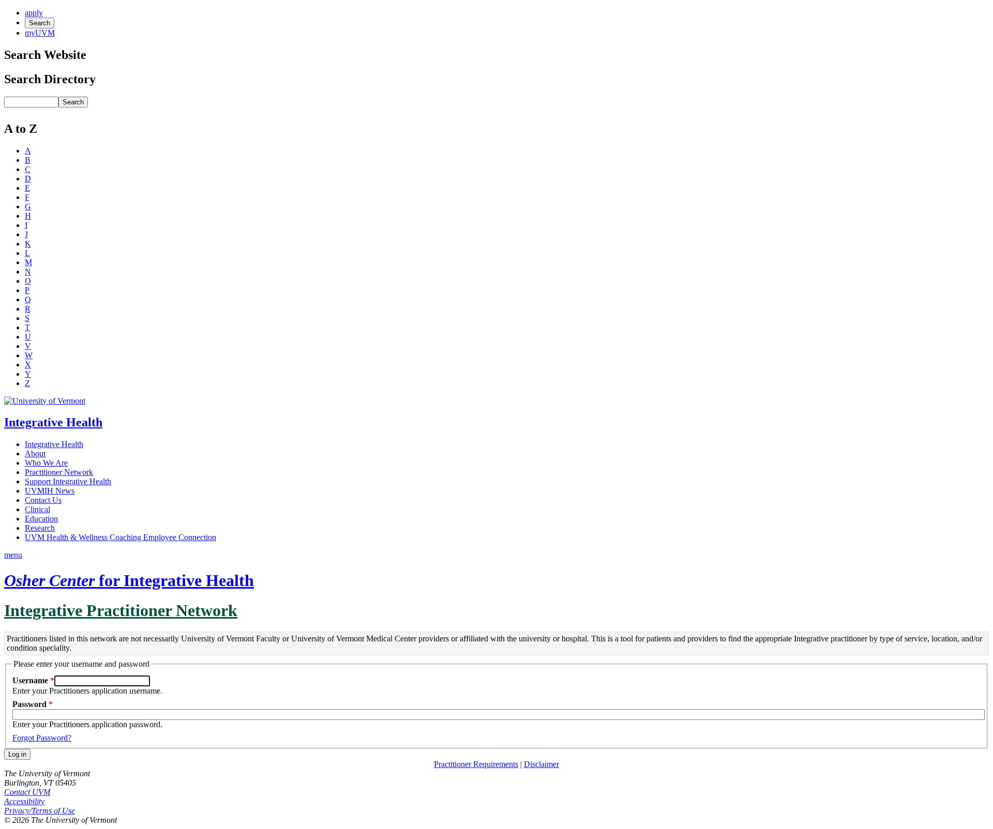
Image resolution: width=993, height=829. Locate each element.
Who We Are (46, 462)
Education (41, 518)
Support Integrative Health (68, 481)
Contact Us (43, 500)
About (35, 453)
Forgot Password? (41, 737)
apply (34, 12)
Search (39, 23)
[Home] (44, 400)
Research (40, 528)
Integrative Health (53, 422)
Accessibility (24, 801)
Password (29, 704)
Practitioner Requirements (476, 764)
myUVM (40, 32)
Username (30, 680)
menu (13, 554)
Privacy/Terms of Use (39, 810)
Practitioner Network (59, 472)
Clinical (37, 509)
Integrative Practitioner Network (120, 610)
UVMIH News (49, 490)
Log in (17, 754)
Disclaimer (541, 764)
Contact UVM (27, 792)
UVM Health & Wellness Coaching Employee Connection (120, 537)
